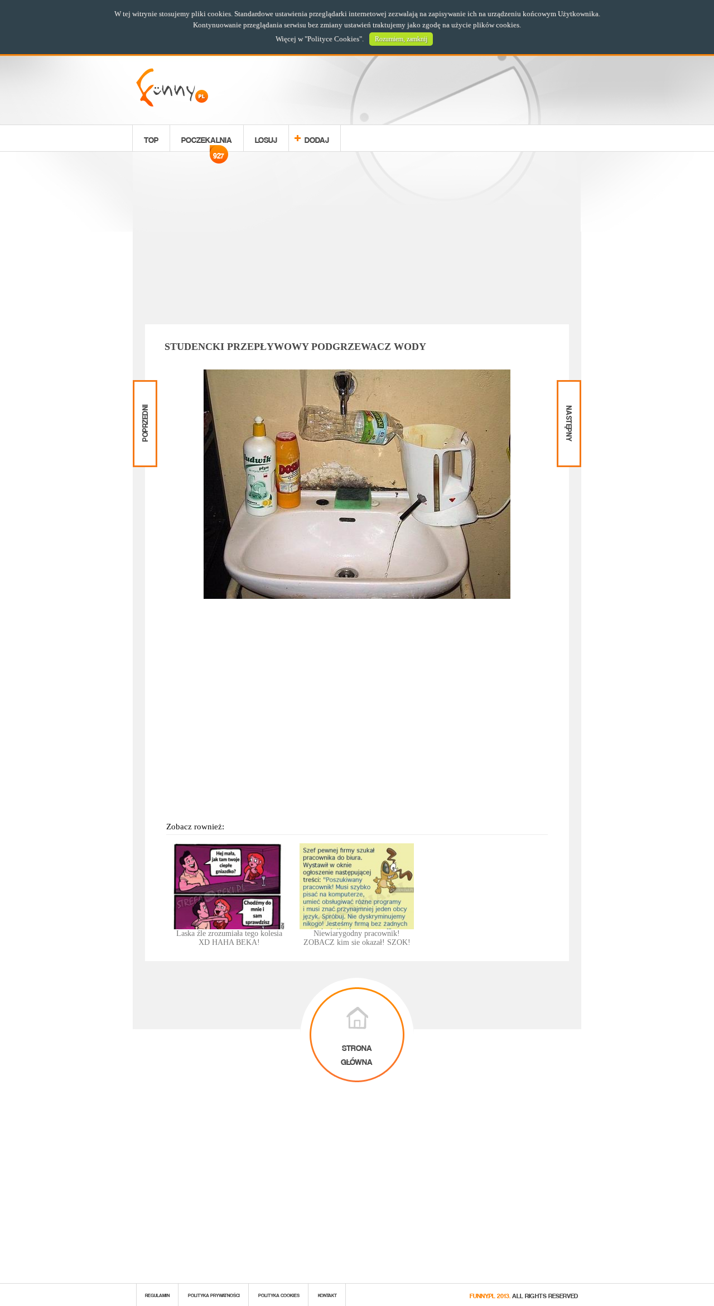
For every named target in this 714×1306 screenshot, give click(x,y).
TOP (151, 138)
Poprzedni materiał (144, 389)
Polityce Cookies (333, 39)
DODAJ (317, 138)
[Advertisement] (357, 240)
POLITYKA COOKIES (279, 1294)
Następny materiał (568, 389)
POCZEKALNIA (206, 141)
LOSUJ (266, 138)
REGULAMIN (157, 1294)
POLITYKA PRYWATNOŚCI (214, 1294)
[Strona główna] (172, 103)
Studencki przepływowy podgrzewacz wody (295, 346)
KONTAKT (327, 1294)
